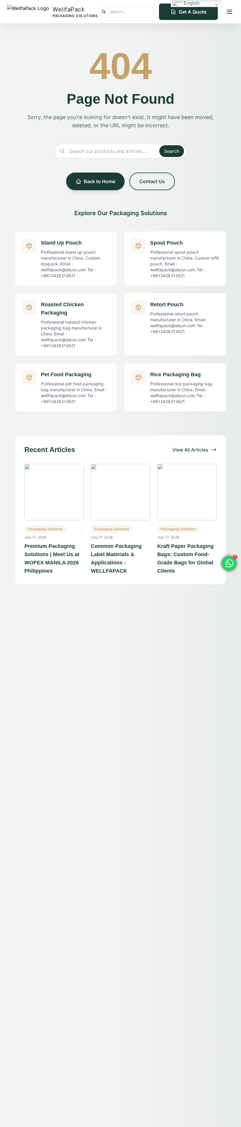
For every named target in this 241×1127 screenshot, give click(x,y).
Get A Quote (192, 12)
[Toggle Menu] (229, 12)
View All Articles (190, 450)
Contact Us (152, 181)
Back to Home (99, 181)
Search (171, 151)
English (191, 3)
